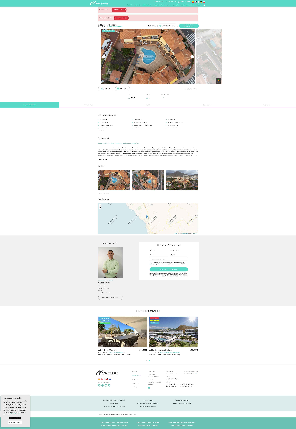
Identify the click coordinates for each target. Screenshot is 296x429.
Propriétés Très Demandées (181, 400)
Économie (266, 105)
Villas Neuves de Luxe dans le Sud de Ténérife (114, 400)
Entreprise (137, 5)
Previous (103, 56)
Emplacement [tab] (207, 105)
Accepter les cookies (15, 418)
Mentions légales (115, 414)
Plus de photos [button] (104, 193)
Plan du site (133, 414)
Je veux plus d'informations (168, 269)
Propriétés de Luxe (114, 403)
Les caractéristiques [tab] (29, 105)
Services (176, 5)
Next (192, 56)
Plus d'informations (16, 414)
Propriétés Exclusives (148, 400)
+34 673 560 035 (103, 288)
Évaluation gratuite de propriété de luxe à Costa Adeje (182, 422)
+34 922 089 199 (172, 2)
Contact (198, 5)
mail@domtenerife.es (159, 2)
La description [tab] (88, 105)
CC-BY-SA (195, 233)
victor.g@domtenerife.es (105, 293)
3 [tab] (149, 360)
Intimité (122, 414)
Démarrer (129, 5)
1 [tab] (146, 360)
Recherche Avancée (119, 10)
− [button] (100, 207)
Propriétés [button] (147, 5)
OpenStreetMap (185, 233)
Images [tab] (148, 105)
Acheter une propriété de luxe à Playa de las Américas (114, 422)
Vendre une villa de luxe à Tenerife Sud (148, 425)
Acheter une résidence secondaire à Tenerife (148, 403)
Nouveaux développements (162, 5)
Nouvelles (190, 5)
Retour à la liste (191, 89)
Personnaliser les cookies (15, 422)
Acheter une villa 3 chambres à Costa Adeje (114, 406)
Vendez (182, 5)
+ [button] (100, 205)
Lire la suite (102, 160)
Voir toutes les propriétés (110, 297)
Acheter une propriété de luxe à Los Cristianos (148, 422)
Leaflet (176, 233)
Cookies (127, 414)
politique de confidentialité (166, 263)
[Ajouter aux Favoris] (145, 318)
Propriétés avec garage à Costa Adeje (182, 403)
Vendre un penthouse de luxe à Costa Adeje (182, 425)
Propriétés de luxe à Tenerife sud (148, 406)
